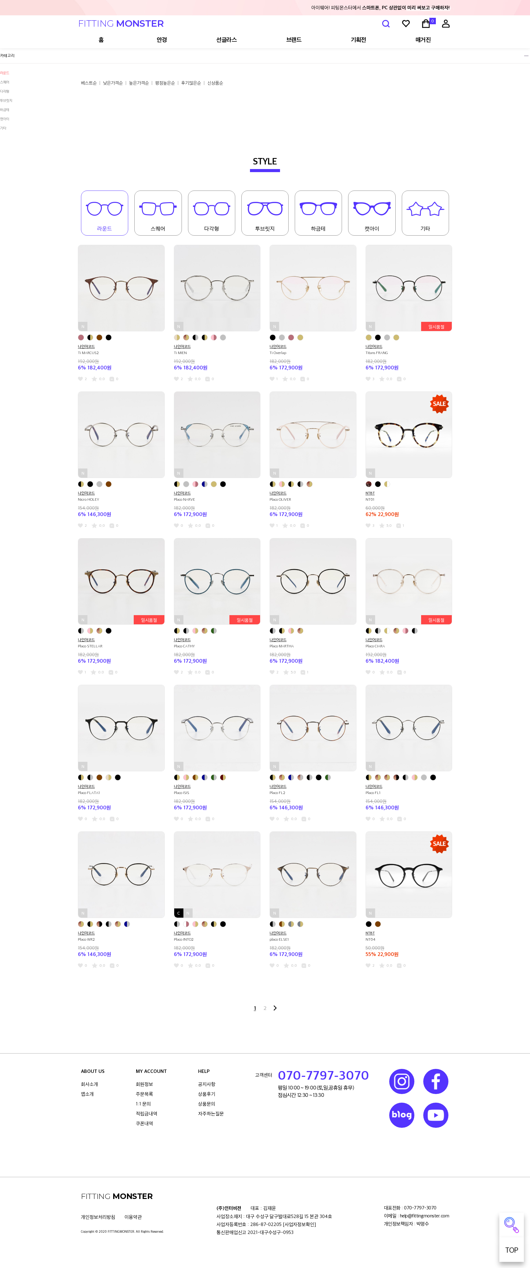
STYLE (265, 161)
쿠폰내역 (144, 1123)
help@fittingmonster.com (424, 1216)
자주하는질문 (211, 1113)
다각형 (211, 228)
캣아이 (4, 119)
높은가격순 (139, 83)
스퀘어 (158, 228)
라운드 (4, 73)
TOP (511, 1250)
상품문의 (206, 1104)
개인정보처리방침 (98, 1217)
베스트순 (89, 83)
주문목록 (144, 1094)
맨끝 (275, 1008)
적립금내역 (146, 1113)
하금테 (4, 109)
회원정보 (144, 1084)
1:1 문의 (143, 1104)
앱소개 (87, 1094)
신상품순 (215, 83)
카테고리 (7, 55)
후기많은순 (191, 83)
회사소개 (89, 1084)
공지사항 (206, 1084)
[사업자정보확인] (299, 1224)
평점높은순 (165, 83)
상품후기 (206, 1094)
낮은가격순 (113, 83)
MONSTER (121, 23)
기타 (3, 128)
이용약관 (133, 1217)
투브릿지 (6, 100)
